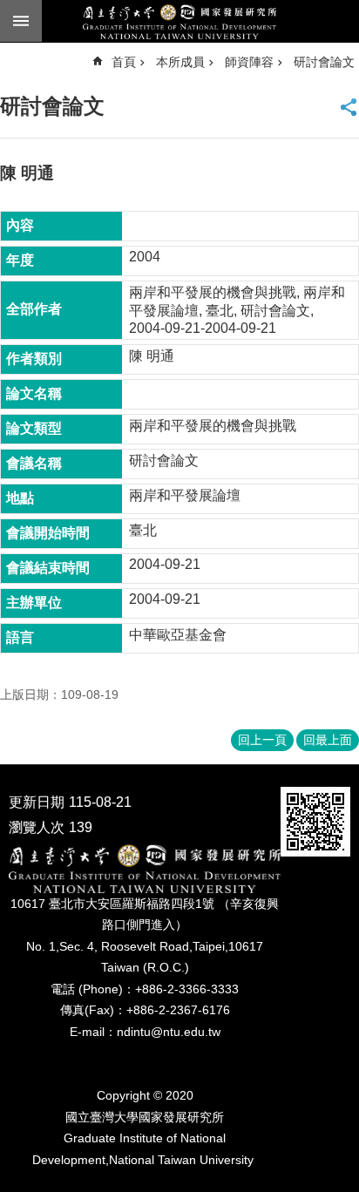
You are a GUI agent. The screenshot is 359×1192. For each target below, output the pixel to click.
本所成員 (180, 62)
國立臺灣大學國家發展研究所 (179, 22)
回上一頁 (262, 740)
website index (21, 21)
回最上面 (327, 740)
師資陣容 (249, 62)
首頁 (124, 62)
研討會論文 (324, 62)
